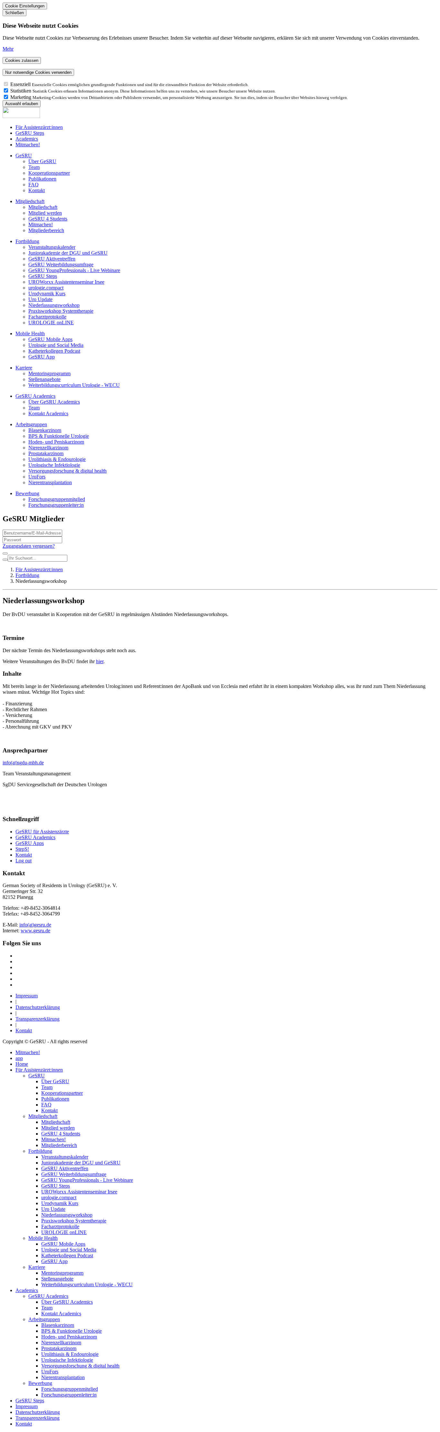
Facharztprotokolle (47, 316)
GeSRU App (41, 356)
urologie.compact (45, 287)
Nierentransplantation (50, 482)
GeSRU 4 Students (47, 218)
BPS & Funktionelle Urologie (58, 436)
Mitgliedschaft (29, 201)
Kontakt (36, 190)
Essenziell (21, 84)
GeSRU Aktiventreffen (51, 258)
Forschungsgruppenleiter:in (56, 505)
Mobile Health (30, 333)
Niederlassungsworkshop (54, 305)
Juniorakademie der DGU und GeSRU (68, 253)
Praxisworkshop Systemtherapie (60, 311)
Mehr (8, 49)
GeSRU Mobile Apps (50, 339)
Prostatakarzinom (45, 453)
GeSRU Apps (29, 843)
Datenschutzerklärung (37, 1007)
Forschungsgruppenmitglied (56, 499)
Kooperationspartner (49, 173)
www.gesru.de (35, 930)
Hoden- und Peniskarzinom (56, 442)
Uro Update (40, 299)
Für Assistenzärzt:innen (39, 127)
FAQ (33, 184)
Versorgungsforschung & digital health (67, 471)
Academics (26, 139)
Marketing (21, 97)
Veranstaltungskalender (51, 247)
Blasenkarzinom (44, 430)
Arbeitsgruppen (31, 424)
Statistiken (21, 90)
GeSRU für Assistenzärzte (42, 831)
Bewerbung (27, 493)
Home (21, 1064)
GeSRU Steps (29, 133)
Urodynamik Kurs (46, 293)
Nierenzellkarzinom (48, 447)
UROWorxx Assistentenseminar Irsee (66, 282)
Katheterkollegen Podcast (54, 351)
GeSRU (23, 155)
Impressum (26, 995)
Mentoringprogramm (49, 373)
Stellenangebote (44, 379)
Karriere (23, 367)
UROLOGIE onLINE (51, 322)
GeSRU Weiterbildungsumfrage (60, 264)
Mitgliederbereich (46, 230)
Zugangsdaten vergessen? (29, 546)
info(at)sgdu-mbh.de (23, 762)
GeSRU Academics (35, 396)
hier (99, 661)
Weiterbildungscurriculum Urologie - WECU (74, 385)
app (19, 1058)
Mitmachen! (27, 144)
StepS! (22, 849)
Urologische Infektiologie (54, 465)
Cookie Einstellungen (24, 6)
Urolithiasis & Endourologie (57, 459)
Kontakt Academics (48, 413)
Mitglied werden (45, 213)
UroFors (36, 476)
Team (34, 167)
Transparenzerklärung (37, 1019)
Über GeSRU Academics (54, 402)
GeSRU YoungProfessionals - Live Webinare (74, 270)
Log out (23, 860)
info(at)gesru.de (35, 924)
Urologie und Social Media (55, 345)
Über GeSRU (42, 161)
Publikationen (42, 178)
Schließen (14, 12)
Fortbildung (27, 241)
